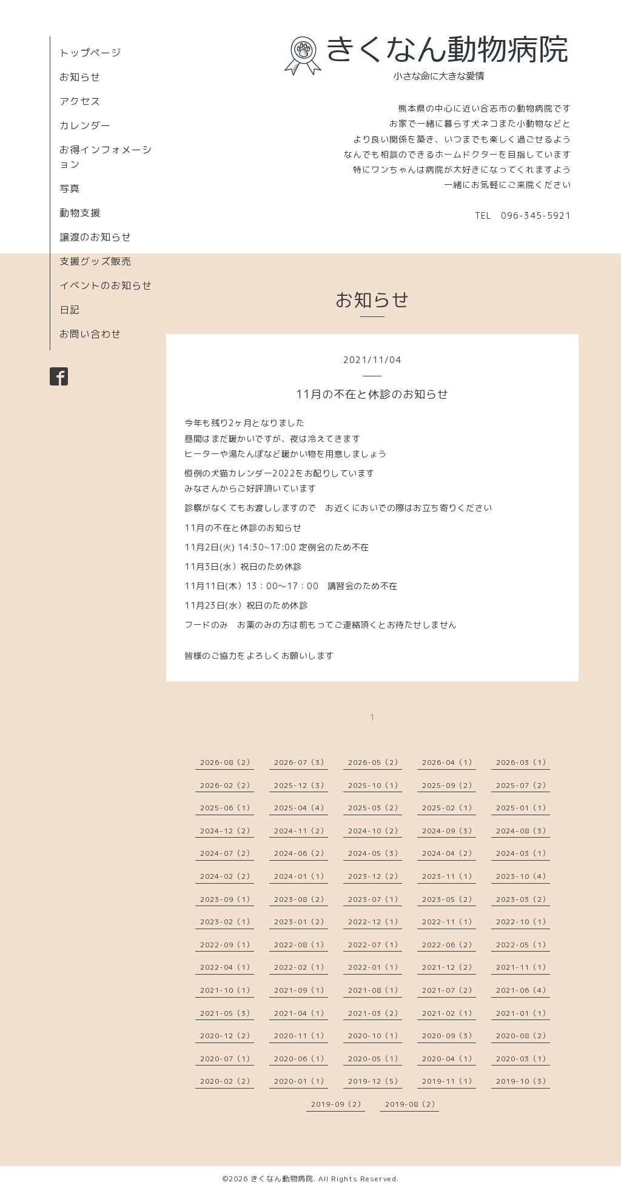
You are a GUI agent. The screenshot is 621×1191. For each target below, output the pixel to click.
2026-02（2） (227, 785)
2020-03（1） (523, 1058)
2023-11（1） (449, 876)
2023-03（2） (523, 899)
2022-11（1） (449, 921)
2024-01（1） (301, 876)
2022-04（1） (227, 967)
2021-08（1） (375, 990)
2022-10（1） (523, 921)
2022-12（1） (375, 921)
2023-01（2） (301, 921)
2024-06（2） (301, 853)
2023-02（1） (227, 921)
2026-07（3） (301, 762)
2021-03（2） (375, 1013)
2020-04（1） (449, 1058)
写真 (69, 188)
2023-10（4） (523, 876)
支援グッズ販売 (95, 261)
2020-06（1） (301, 1058)
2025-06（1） (227, 807)
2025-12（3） (301, 785)
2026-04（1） (449, 762)
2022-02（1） (301, 967)
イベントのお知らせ (105, 285)
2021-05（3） (227, 1013)
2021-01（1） (523, 1013)
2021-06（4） (523, 990)
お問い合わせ (90, 334)
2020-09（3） (449, 1035)
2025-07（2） (523, 785)
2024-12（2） (227, 831)
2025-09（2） (449, 785)
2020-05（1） (375, 1058)
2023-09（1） (227, 899)
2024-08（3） (523, 831)
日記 (69, 309)
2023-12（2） (375, 876)
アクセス (80, 101)
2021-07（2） (449, 990)
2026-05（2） (375, 762)
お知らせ (80, 77)
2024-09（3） (449, 831)
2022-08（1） (301, 944)
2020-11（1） (301, 1035)
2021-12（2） (449, 967)
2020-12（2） (227, 1035)
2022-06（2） (449, 944)
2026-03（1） (523, 762)
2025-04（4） (301, 807)
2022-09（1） (227, 944)
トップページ (90, 52)
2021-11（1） (523, 967)
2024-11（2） (301, 831)
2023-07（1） (375, 899)
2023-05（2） (449, 899)
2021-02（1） (449, 1013)
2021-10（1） (227, 990)
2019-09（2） (338, 1104)
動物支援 (80, 212)
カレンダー (85, 125)
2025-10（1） (375, 785)
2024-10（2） (375, 831)
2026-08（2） (227, 762)
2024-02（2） (227, 876)
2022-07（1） (375, 944)
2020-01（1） (301, 1081)
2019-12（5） (375, 1081)
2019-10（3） (523, 1081)
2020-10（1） (375, 1035)
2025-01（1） (523, 807)
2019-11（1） (449, 1081)
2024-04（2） (449, 853)
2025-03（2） (375, 807)
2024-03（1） (523, 853)
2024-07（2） (227, 853)
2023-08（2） (301, 899)
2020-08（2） (523, 1035)
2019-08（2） (412, 1104)
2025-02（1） (449, 807)
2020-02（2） (227, 1081)
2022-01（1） (375, 967)
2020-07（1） (227, 1058)
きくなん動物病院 (282, 1178)
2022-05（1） (523, 944)
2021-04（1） (301, 1013)
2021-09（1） (301, 990)
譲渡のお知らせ (95, 237)
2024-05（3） (375, 853)
